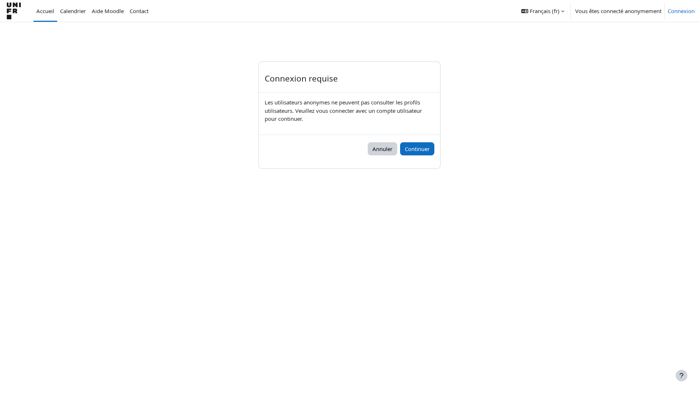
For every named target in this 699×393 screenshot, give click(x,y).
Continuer (417, 148)
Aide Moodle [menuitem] (108, 11)
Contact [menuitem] (139, 11)
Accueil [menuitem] (45, 11)
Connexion (681, 11)
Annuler (382, 148)
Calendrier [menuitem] (73, 11)
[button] (543, 11)
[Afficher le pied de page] (681, 375)
